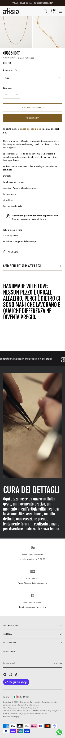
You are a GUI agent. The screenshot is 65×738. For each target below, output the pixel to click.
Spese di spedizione (30, 129)
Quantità (7, 88)
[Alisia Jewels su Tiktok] (16, 675)
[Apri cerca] (45, 11)
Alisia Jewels (9, 57)
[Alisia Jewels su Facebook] (5, 675)
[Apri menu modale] (60, 11)
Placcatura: (11, 70)
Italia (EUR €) (23, 696)
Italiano (6, 696)
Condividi (13, 252)
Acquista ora (32, 118)
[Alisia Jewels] (11, 11)
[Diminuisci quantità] (6, 94)
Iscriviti (57, 663)
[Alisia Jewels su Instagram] (11, 675)
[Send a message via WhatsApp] (59, 732)
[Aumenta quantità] (17, 94)
